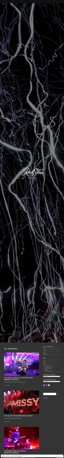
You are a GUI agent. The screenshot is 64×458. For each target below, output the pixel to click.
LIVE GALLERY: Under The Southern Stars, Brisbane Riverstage (18, 378)
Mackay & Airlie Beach (47, 368)
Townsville (46, 369)
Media (44, 348)
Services (44, 352)
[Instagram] (46, 385)
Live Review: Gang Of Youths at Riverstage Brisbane (15, 452)
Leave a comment (7, 385)
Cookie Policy (19, 456)
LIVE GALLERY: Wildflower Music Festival (18, 416)
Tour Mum (44, 350)
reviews (44, 361)
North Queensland (46, 365)
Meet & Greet (45, 354)
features (44, 363)
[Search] (58, 394)
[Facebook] (44, 385)
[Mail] (49, 385)
